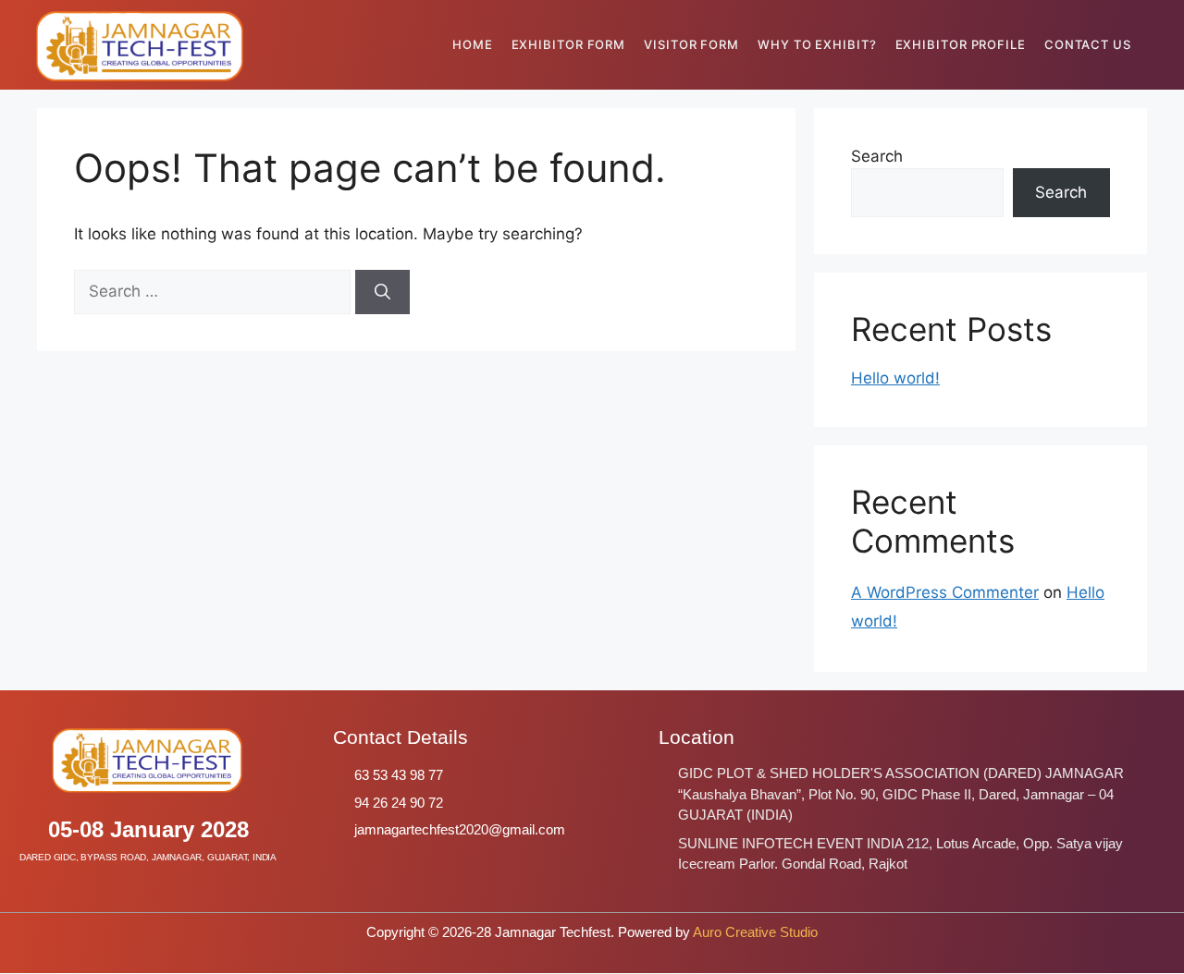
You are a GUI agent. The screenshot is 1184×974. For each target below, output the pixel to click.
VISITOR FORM (691, 44)
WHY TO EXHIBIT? (817, 44)
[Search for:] (214, 291)
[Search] (382, 292)
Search (877, 156)
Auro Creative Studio (755, 932)
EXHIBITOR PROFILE (960, 44)
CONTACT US (1087, 44)
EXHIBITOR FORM (569, 44)
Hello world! (895, 378)
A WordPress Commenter (945, 592)
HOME (472, 44)
